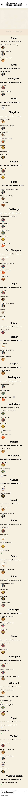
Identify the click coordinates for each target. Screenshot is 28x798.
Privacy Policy (4, 795)
